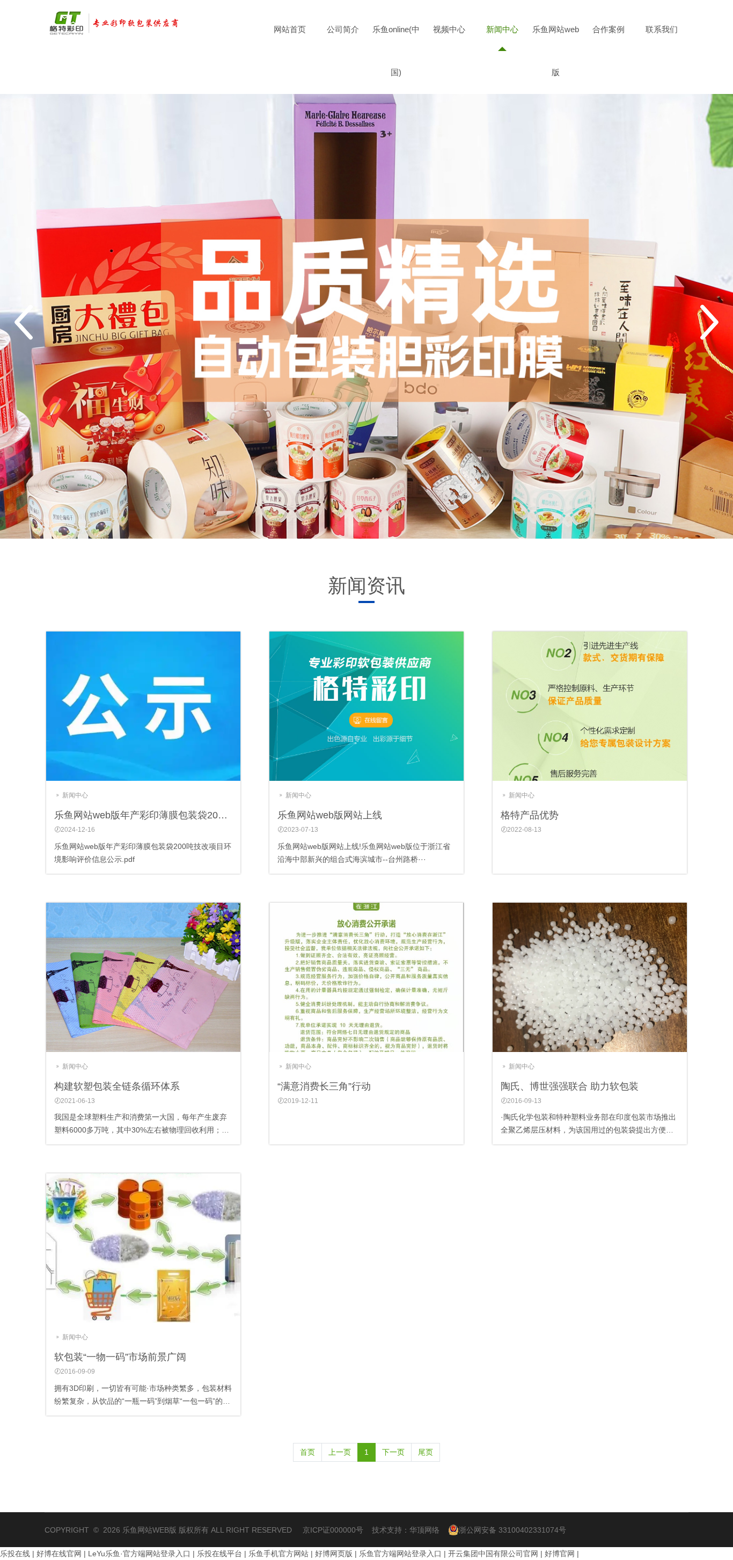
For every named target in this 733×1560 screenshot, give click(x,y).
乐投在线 (15, 1553)
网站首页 (290, 29)
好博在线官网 (59, 1553)
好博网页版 (334, 1553)
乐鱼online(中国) (396, 51)
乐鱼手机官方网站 (278, 1553)
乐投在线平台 (219, 1553)
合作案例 (608, 29)
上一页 (339, 1452)
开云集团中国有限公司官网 (493, 1553)
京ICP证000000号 (333, 1530)
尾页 (425, 1452)
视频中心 (449, 29)
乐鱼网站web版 (555, 51)
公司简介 (343, 29)
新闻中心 (502, 29)
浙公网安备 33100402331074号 (512, 1530)
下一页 (393, 1452)
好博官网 (560, 1553)
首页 (307, 1452)
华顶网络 (424, 1530)
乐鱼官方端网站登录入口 (400, 1553)
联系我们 (662, 29)
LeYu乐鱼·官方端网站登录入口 (139, 1553)
